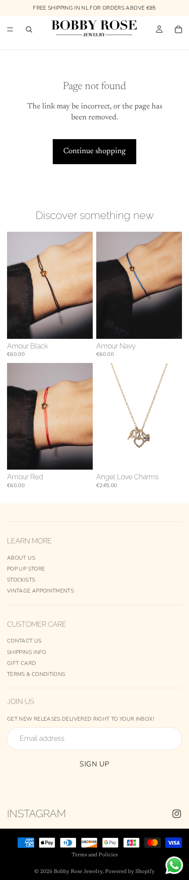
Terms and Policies (95, 855)
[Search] (29, 29)
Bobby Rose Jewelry (78, 871)
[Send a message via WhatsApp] (174, 865)
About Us (21, 557)
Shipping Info (27, 652)
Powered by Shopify (130, 871)
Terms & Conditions (36, 674)
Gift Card (21, 663)
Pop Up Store (26, 568)
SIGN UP (94, 764)
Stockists (21, 579)
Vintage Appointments (40, 590)
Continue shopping (94, 151)
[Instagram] (176, 813)
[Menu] (10, 29)
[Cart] (178, 29)
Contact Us (24, 640)
